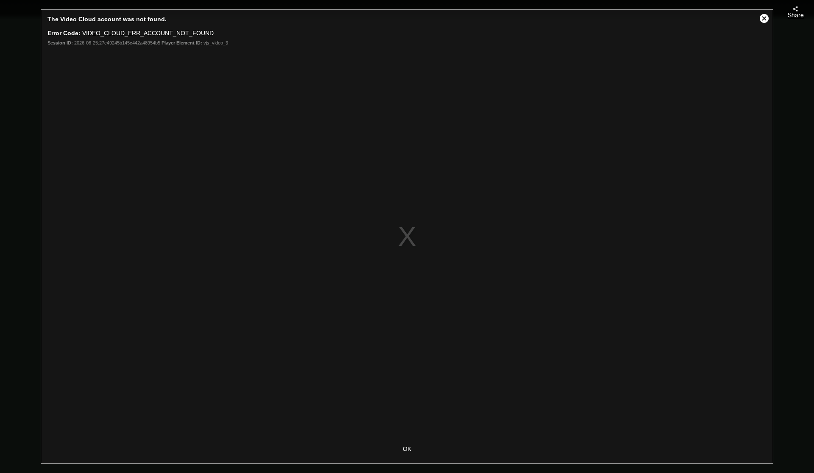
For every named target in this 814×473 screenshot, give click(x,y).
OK (407, 448)
